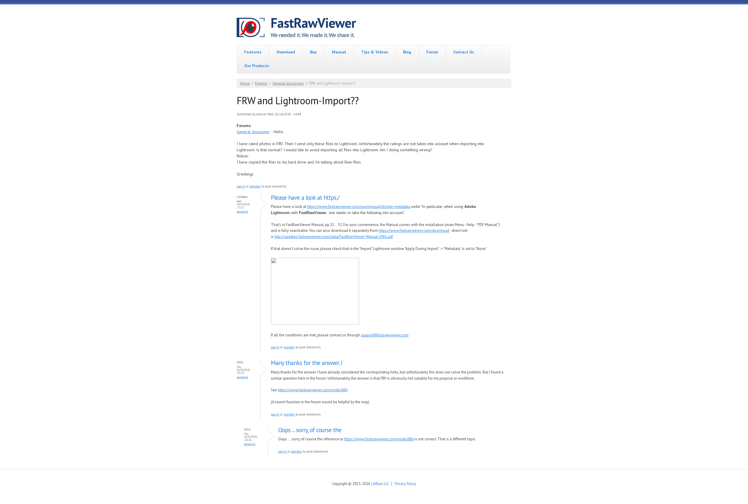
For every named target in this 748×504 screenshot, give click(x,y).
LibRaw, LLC (380, 483)
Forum (432, 52)
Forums (261, 83)
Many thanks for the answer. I (306, 363)
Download (286, 52)
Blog (407, 52)
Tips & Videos (374, 52)
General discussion (288, 83)
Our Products (256, 65)
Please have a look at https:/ (305, 197)
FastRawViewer (313, 23)
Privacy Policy (405, 483)
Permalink (242, 211)
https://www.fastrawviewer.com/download (414, 230)
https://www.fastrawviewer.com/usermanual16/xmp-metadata (358, 206)
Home (245, 83)
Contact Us (463, 52)
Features (253, 52)
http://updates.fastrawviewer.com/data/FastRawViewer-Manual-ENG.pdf (333, 236)
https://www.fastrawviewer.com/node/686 (312, 389)
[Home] (254, 28)
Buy (313, 52)
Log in (241, 186)
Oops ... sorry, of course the (309, 430)
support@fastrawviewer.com (384, 335)
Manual (339, 52)
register (255, 186)
